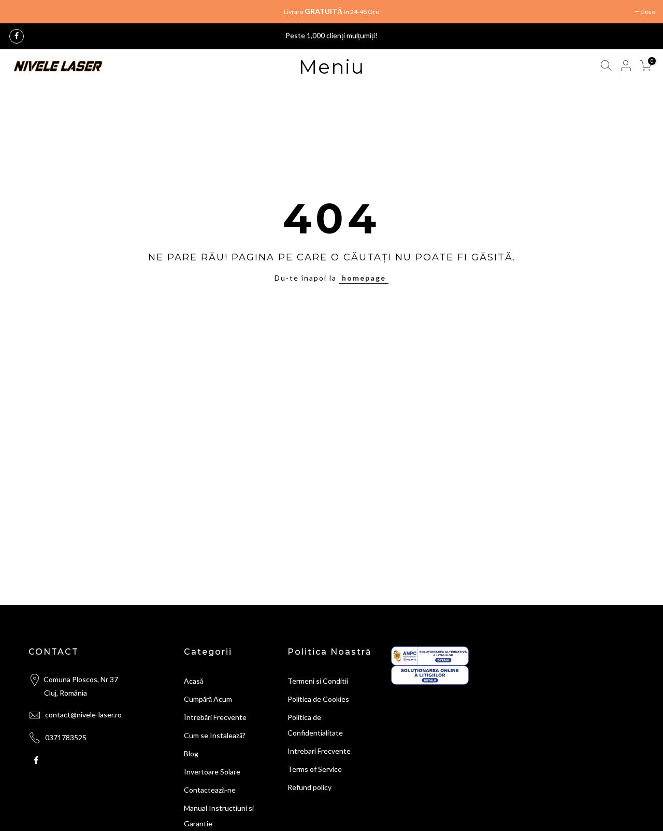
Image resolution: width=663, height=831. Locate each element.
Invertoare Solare (212, 771)
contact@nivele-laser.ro (83, 714)
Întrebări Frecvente (215, 717)
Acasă (193, 680)
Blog (191, 753)
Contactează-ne (210, 789)
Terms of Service (314, 769)
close (647, 12)
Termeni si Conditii (317, 680)
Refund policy (309, 787)
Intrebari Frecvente (319, 750)
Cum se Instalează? (215, 735)
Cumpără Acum (208, 699)
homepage (364, 277)
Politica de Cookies (318, 699)
